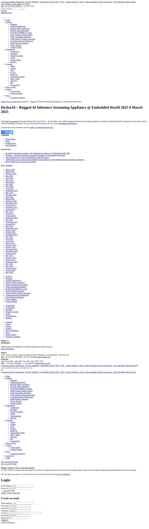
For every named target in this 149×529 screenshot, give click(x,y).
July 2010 (9, 264)
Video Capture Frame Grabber (21, 35)
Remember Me (9, 491)
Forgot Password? (13, 493)
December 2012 (11, 249)
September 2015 (12, 222)
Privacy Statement (63, 474)
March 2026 (10, 170)
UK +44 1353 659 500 (9, 462)
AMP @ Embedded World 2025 (41, 127)
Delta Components (12, 121)
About (12, 66)
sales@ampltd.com (44, 357)
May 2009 (9, 272)
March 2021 (10, 182)
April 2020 (10, 189)
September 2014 (12, 228)
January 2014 (10, 230)
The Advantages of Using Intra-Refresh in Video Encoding (27, 158)
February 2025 (11, 174)
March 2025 (10, 172)
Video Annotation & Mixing (20, 37)
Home (8, 20)
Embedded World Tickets (67, 123)
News (8, 96)
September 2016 (12, 218)
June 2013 (9, 239)
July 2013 (9, 237)
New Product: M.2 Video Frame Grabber (21, 162)
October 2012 (11, 254)
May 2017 (9, 212)
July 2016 (9, 220)
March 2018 (10, 199)
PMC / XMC (15, 79)
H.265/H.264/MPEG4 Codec (21, 33)
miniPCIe (13, 75)
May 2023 (9, 176)
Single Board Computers (19, 43)
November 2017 (12, 203)
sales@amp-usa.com (42, 363)
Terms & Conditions (13, 337)
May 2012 (9, 256)
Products (9, 22)
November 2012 (12, 251)
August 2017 (10, 209)
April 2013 (10, 241)
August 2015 (10, 224)
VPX (12, 70)
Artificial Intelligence (18, 26)
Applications (10, 49)
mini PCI (13, 81)
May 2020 (9, 186)
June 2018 (9, 197)
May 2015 (9, 226)
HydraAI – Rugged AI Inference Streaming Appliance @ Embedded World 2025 (35, 155)
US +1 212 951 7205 (9, 464)
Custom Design (16, 47)
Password (4, 488)
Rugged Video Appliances (20, 28)
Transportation (15, 60)
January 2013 (10, 247)
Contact (8, 89)
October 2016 (11, 216)
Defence (13, 62)
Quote (4, 11)
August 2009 (10, 270)
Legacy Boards (15, 45)
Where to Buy (11, 87)
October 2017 (11, 205)
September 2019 (12, 191)
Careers (13, 68)
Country (4, 513)
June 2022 (9, 178)
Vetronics (13, 24)
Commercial (14, 52)
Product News (16, 102)
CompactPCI (15, 85)
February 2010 (11, 268)
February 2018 (11, 201)
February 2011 (11, 258)
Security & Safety (16, 56)
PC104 (12, 73)
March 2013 (10, 243)
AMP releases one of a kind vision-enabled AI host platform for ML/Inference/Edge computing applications (45, 160)
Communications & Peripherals (21, 41)
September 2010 (12, 262)
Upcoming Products (17, 98)
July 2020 (9, 184)
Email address (6, 486)
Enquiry (10, 456)
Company (9, 64)
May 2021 (9, 180)
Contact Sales (15, 91)
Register (4, 520)
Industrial (13, 54)
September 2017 (12, 207)
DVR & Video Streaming (19, 31)
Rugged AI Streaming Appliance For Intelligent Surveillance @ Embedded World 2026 (38, 153)
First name (5, 506)
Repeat (3, 518)
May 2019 (9, 193)
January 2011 (10, 260)
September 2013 (12, 235)
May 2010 (9, 266)
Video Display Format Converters (22, 39)
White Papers (10, 139)
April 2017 (10, 214)
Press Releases (11, 145)
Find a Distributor (12, 330)
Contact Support (16, 94)
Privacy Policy (11, 335)
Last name (4, 508)
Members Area (6, 13)
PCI (11, 83)
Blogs (8, 141)
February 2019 (11, 195)
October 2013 (11, 233)
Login (8, 458)
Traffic (12, 58)
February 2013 (11, 245)
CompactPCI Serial (17, 77)
